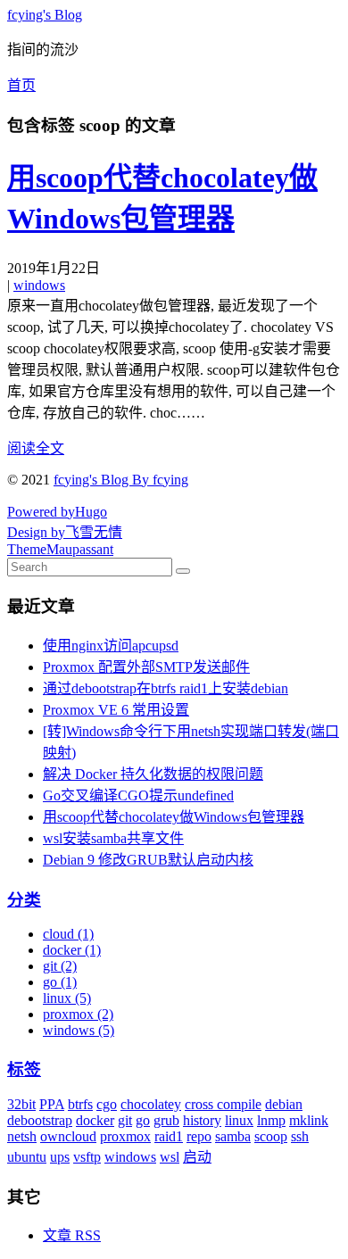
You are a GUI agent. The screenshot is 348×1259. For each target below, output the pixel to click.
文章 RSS (72, 1235)
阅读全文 (35, 448)
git (125, 1120)
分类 (24, 899)
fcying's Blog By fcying (121, 479)
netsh (22, 1136)
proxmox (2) (78, 1014)
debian (283, 1104)
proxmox (125, 1136)
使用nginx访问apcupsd (110, 645)
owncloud (68, 1136)
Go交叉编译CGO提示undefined (138, 795)
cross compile (223, 1104)
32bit (21, 1104)
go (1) (60, 982)
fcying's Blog (44, 14)
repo (198, 1136)
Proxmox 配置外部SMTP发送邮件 (146, 667)
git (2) (60, 965)
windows (39, 285)
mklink (308, 1120)
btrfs (80, 1104)
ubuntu (26, 1156)
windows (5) (78, 1030)
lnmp (271, 1120)
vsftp (87, 1156)
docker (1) (72, 949)
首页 (21, 85)
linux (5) (67, 998)
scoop (270, 1136)
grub (166, 1120)
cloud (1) (68, 933)
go (143, 1120)
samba (233, 1136)
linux (239, 1120)
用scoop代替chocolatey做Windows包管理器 (173, 816)
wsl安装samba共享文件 (113, 838)
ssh (300, 1136)
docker (95, 1120)
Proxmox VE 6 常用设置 (116, 709)
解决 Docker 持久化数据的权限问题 (153, 774)
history (202, 1120)
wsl (169, 1156)
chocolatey (150, 1104)
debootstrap (39, 1120)
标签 (24, 1069)
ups (60, 1156)
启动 (197, 1156)
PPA (51, 1104)
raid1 (168, 1136)
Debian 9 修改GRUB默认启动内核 (148, 859)
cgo (106, 1104)
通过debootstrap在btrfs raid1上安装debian (165, 688)
